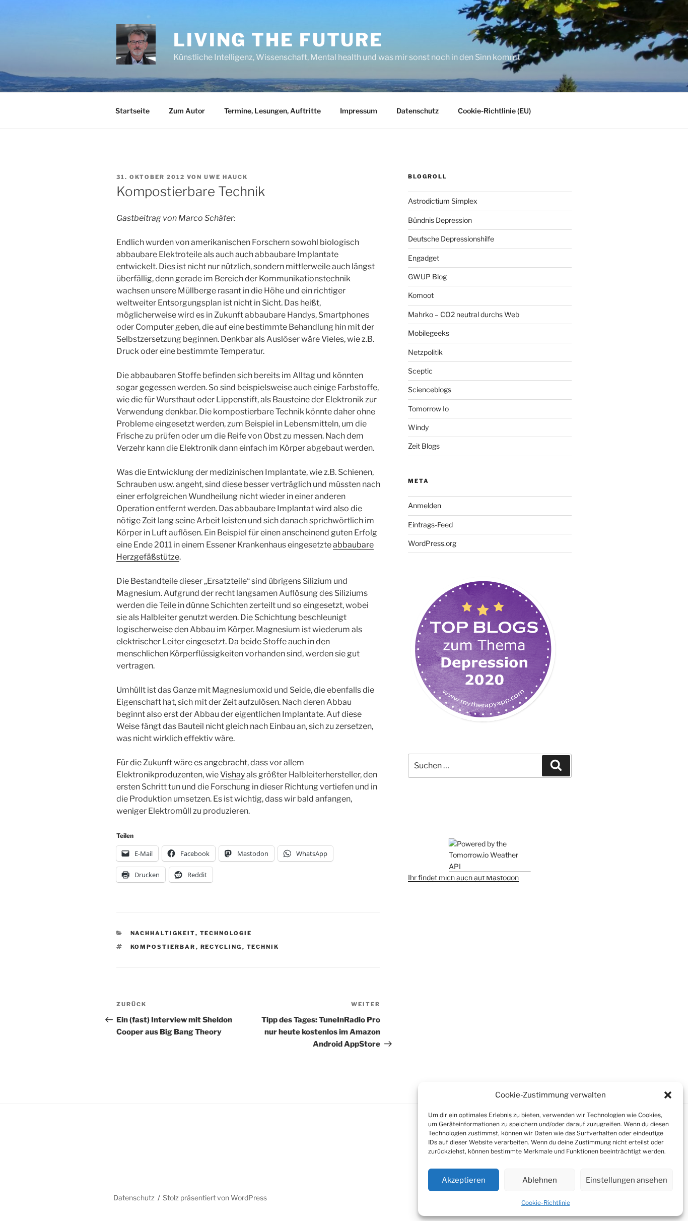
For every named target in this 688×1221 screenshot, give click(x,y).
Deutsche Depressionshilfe (451, 238)
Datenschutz (417, 110)
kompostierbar (163, 946)
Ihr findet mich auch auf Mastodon (463, 877)
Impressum (358, 110)
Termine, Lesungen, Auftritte (272, 110)
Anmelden (424, 505)
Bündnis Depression (440, 220)
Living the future (278, 40)
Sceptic (420, 371)
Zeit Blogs (424, 446)
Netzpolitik (425, 352)
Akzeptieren (464, 1180)
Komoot (421, 295)
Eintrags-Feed (430, 524)
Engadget (423, 258)
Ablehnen (539, 1180)
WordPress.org (432, 543)
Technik (263, 946)
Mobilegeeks (428, 333)
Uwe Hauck (226, 176)
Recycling (221, 946)
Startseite (132, 110)
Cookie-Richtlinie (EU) (494, 110)
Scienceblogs (429, 389)
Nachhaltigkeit (162, 933)
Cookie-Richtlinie (545, 1202)
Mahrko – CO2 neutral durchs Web (463, 314)
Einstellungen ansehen (626, 1180)
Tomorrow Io (428, 408)
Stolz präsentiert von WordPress (215, 1197)
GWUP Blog (427, 276)
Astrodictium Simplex (442, 201)
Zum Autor (187, 110)
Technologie (226, 933)
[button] (668, 1095)
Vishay (232, 774)
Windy (418, 427)
